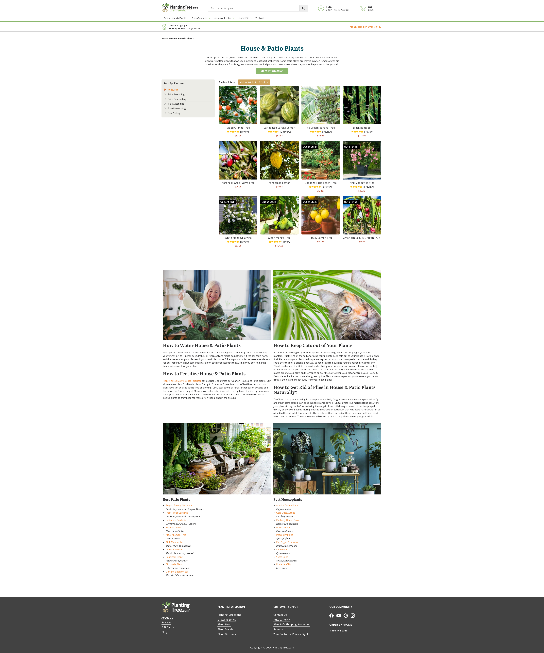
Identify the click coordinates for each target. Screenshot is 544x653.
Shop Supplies (199, 18)
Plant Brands (225, 629)
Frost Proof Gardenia (177, 512)
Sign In (329, 10)
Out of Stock (310, 146)
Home (165, 38)
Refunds (278, 629)
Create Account (341, 10)
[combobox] (258, 8)
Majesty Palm (283, 527)
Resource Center (222, 18)
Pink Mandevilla (174, 542)
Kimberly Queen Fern (287, 520)
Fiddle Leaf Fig (283, 564)
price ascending (176, 94)
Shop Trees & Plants (175, 18)
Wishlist (259, 18)
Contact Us (243, 18)
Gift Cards (168, 627)
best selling (174, 113)
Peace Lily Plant (284, 534)
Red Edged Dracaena (287, 542)
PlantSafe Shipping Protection (291, 624)
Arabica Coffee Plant (287, 505)
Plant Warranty (226, 634)
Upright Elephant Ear (177, 571)
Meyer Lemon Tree (176, 534)
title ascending (176, 103)
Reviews (166, 622)
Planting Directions (229, 614)
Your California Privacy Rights (291, 634)
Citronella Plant (174, 564)
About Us (167, 617)
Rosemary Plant (174, 556)
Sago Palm (281, 549)
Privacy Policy (281, 619)
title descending (177, 108)
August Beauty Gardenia (179, 505)
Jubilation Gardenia (176, 520)
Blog (164, 632)
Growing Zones (226, 619)
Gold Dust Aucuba (285, 512)
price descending (177, 99)
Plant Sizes (224, 624)
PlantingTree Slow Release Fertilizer (182, 380)
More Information (272, 71)
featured (173, 89)
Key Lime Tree (173, 527)
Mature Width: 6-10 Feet (252, 82)
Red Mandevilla (174, 549)
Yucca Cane (282, 556)
